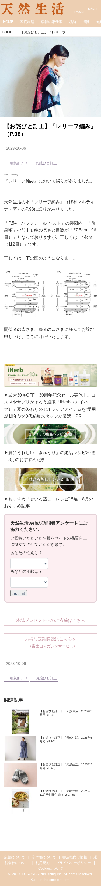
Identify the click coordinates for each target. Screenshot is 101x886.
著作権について (44, 857)
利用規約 (43, 863)
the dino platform (56, 880)
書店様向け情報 (74, 857)
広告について (14, 857)
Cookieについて (50, 868)
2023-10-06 (16, 148)
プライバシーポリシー (73, 863)
